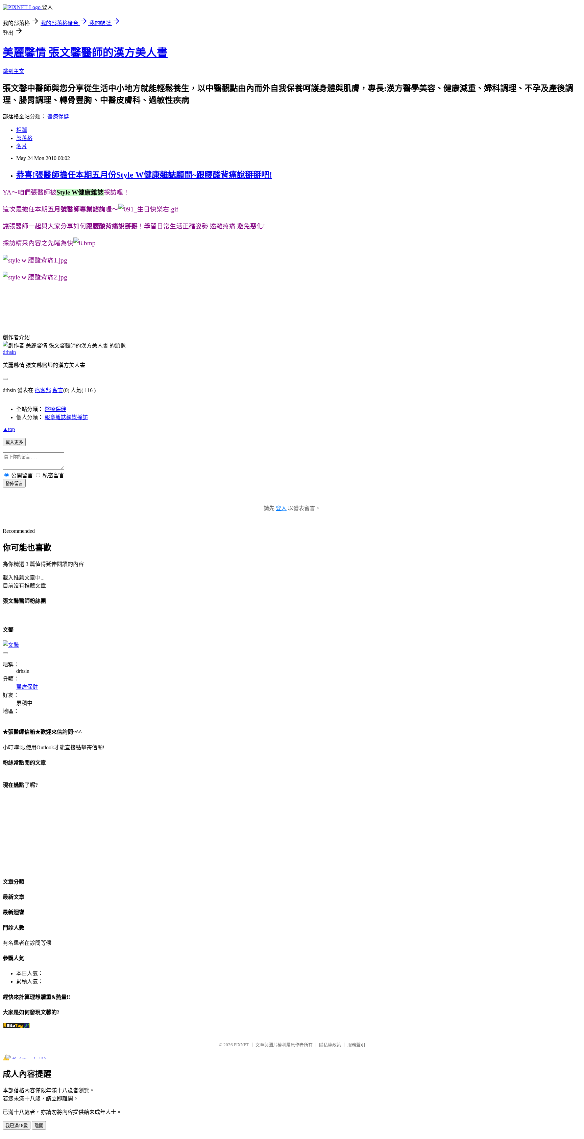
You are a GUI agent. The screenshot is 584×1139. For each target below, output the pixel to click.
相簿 (21, 130)
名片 (21, 146)
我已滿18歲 (16, 1125)
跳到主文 (13, 71)
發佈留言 (14, 483)
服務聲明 (356, 1044)
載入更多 (14, 442)
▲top (9, 429)
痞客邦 (43, 390)
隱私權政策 (330, 1044)
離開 (38, 1125)
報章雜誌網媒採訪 (66, 417)
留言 (57, 390)
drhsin (9, 352)
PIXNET (241, 1044)
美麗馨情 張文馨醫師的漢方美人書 (85, 52)
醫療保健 (58, 116)
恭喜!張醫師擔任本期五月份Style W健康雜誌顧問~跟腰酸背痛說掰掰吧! (144, 174)
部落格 (24, 138)
